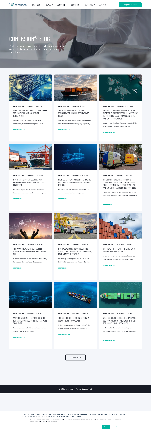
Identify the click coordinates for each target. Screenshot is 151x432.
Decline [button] (116, 427)
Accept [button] (106, 427)
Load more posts (75, 357)
